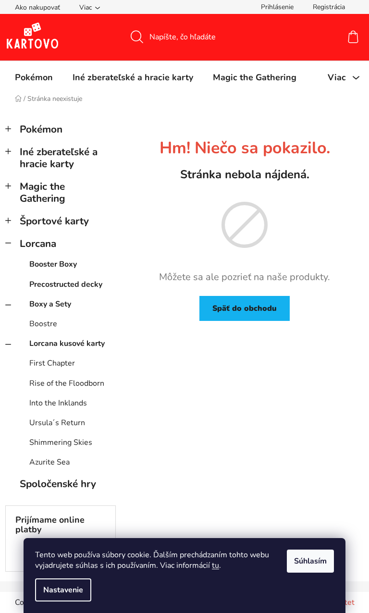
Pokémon (41, 129)
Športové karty (54, 221)
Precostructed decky (65, 284)
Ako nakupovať (37, 7)
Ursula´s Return (57, 422)
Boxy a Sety (50, 304)
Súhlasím (310, 561)
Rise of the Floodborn (66, 383)
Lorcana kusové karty (67, 343)
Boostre (43, 324)
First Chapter (52, 363)
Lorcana (38, 243)
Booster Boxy (53, 264)
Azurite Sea (49, 462)
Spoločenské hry (58, 483)
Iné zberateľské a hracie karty (59, 158)
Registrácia (329, 7)
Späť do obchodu (244, 308)
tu (215, 565)
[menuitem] (33, 77)
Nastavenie (63, 590)
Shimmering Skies (60, 442)
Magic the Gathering (42, 192)
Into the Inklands (58, 403)
